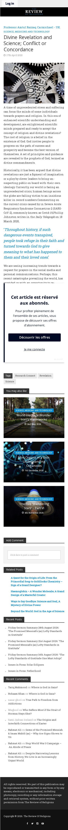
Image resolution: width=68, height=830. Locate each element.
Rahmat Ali (14, 729)
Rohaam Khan (16, 693)
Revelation (45, 375)
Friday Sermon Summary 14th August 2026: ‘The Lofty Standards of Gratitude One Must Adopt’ (36, 656)
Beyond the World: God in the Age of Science (37, 611)
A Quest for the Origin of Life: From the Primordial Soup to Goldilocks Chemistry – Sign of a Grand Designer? (36, 581)
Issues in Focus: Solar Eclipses (26, 664)
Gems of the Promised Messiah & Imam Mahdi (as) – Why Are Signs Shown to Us (35, 733)
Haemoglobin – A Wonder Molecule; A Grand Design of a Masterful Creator (37, 593)
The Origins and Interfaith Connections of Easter (32, 721)
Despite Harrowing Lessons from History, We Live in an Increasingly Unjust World (33, 757)
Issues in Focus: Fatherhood (24, 671)
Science (9, 381)
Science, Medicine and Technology (27, 31)
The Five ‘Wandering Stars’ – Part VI (34, 506)
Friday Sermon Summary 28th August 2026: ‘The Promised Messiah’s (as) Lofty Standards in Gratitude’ (35, 631)
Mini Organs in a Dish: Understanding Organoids (34, 462)
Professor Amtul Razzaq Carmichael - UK (32, 27)
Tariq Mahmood (17, 687)
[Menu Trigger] (3, 3)
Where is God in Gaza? (44, 687)
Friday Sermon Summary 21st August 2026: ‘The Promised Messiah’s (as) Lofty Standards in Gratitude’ (36, 644)
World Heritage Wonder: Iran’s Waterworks (34, 417)
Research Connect (25, 375)
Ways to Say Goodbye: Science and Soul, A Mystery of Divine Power (35, 603)
